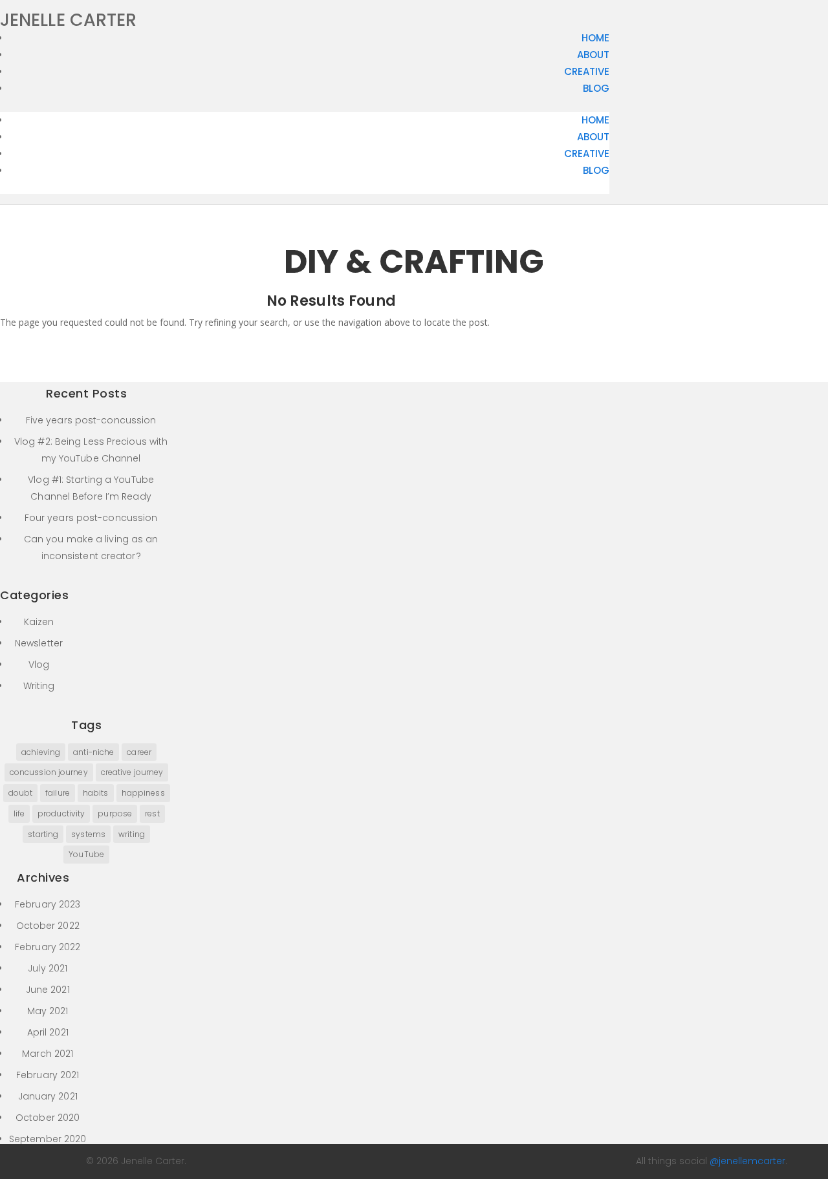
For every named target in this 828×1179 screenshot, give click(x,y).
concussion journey (49, 772)
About (593, 54)
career (139, 752)
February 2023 (47, 904)
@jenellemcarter (747, 1160)
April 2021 (48, 1032)
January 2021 (48, 1096)
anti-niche (93, 752)
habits (96, 792)
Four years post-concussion (91, 517)
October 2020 (48, 1117)
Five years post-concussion (91, 420)
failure (57, 792)
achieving (40, 752)
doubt (20, 792)
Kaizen (39, 621)
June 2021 (48, 989)
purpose (115, 813)
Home (595, 38)
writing (131, 834)
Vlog (38, 664)
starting (43, 834)
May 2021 (48, 1010)
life (19, 813)
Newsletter (39, 643)
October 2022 (48, 925)
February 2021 (47, 1074)
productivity (61, 813)
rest (152, 813)
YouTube (86, 854)
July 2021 (47, 968)
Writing (39, 685)
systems (88, 834)
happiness (143, 792)
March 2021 (47, 1053)
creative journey (132, 772)
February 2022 (47, 946)
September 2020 (47, 1138)
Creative (586, 71)
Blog (596, 88)
